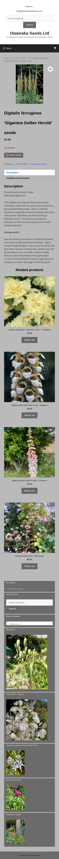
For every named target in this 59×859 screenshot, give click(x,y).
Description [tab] (12, 172)
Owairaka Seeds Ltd (29, 33)
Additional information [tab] (18, 178)
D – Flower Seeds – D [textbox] (28, 624)
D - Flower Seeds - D (20, 58)
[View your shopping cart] (55, 48)
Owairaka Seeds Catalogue (15, 589)
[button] (50, 69)
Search (29, 25)
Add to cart (29, 340)
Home (7, 58)
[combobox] (29, 623)
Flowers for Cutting (38, 164)
